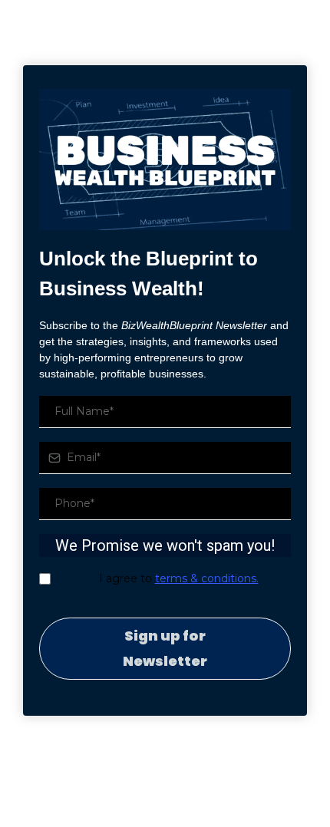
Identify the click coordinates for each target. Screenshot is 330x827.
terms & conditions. (207, 578)
